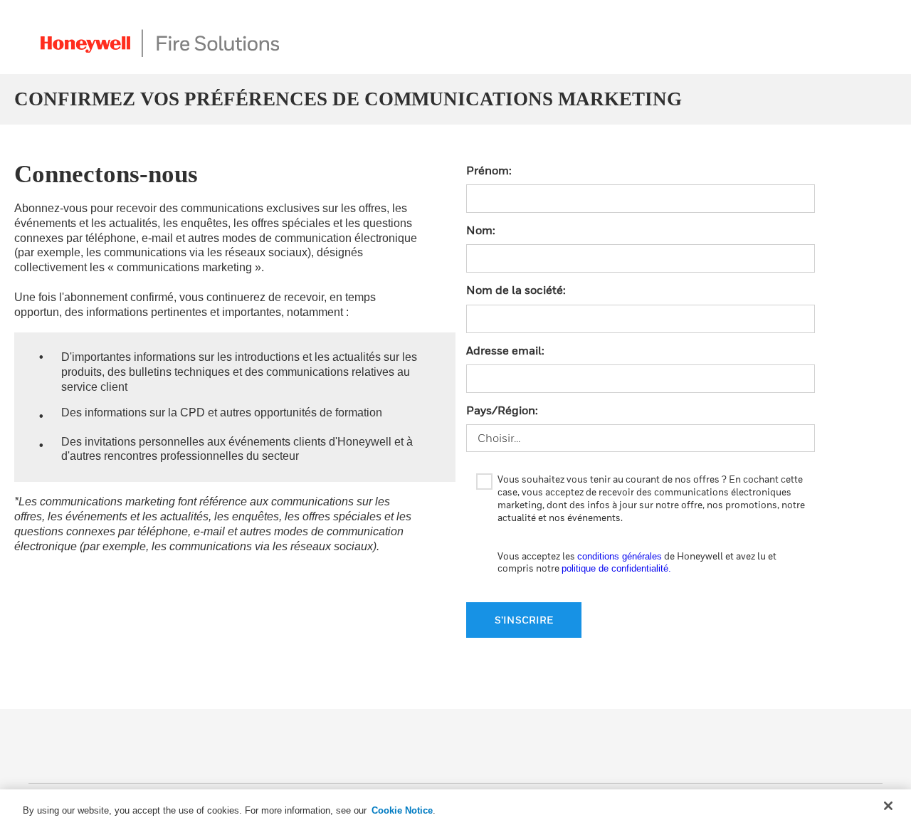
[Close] (888, 805)
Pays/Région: (502, 410)
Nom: (480, 230)
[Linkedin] (868, 751)
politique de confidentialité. (616, 568)
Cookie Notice (402, 810)
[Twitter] (805, 751)
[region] (455, 807)
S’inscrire (524, 620)
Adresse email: (505, 350)
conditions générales (619, 556)
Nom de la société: (516, 290)
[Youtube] (837, 751)
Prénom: (489, 170)
